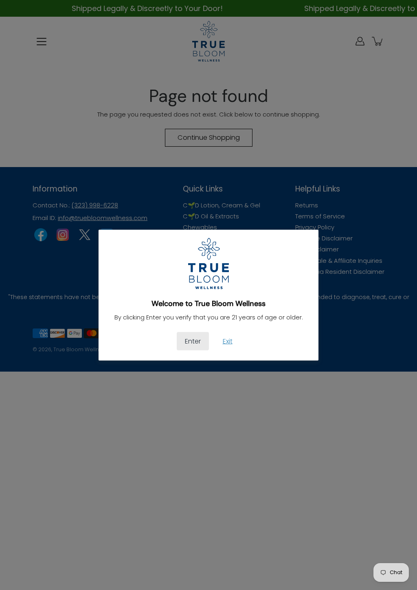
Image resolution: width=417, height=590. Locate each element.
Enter (193, 341)
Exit (228, 341)
